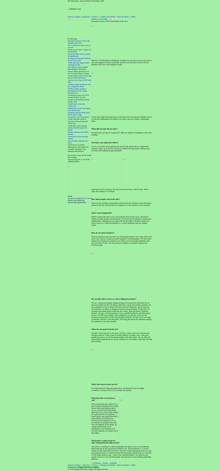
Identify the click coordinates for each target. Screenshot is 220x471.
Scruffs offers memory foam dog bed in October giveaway (79, 77)
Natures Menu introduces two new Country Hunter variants (78, 72)
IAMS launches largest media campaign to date (78, 64)
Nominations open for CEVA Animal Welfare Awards (78, 96)
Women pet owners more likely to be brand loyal (79, 109)
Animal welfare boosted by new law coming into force (79, 86)
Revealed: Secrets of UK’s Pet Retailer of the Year (79, 42)
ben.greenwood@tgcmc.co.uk (79, 198)
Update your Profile (107, 17)
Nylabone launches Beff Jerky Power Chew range (79, 114)
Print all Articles (123, 17)
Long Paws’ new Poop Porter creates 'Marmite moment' (78, 118)
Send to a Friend (74, 17)
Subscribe (85, 17)
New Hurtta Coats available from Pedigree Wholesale (78, 68)
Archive (95, 17)
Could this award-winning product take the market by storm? (77, 128)
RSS (133, 17)
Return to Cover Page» (99, 19)
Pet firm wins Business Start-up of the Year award (79, 59)
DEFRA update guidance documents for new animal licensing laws (77, 91)
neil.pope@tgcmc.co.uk (76, 159)
